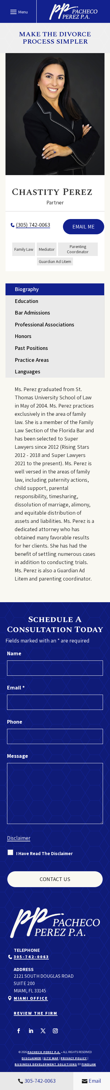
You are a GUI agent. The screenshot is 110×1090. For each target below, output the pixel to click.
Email (16, 687)
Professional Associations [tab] (44, 324)
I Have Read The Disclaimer (44, 853)
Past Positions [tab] (31, 347)
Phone (14, 721)
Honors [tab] (23, 336)
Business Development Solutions (46, 1064)
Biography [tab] (27, 289)
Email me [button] (83, 226)
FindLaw (89, 1064)
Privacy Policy (74, 1058)
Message (17, 755)
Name (14, 653)
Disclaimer (18, 838)
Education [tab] (26, 300)
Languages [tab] (27, 371)
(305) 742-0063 (33, 224)
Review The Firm (35, 1013)
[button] (18, 11)
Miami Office (31, 998)
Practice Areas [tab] (32, 359)
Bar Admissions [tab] (32, 312)
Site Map (51, 1058)
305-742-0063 (31, 956)
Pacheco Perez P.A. (44, 1052)
